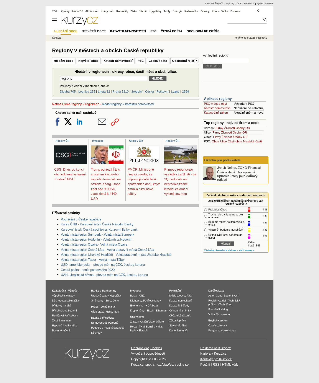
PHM (142, 326)
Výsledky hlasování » (215, 250)
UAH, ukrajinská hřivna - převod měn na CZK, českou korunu (104, 275)
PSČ (141, 60)
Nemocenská (99, 322)
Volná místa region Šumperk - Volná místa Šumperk (97, 234)
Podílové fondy (152, 300)
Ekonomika (136, 305)
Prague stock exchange (222, 330)
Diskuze (235, 11)
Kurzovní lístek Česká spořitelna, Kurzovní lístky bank (99, 229)
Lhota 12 (104, 91)
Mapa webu (223, 314)
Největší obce (88, 60)
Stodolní (137, 91)
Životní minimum (61, 320)
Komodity (122, 11)
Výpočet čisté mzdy (63, 295)
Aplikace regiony (218, 99)
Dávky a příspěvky (102, 317)
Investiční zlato (146, 321)
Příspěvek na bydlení (64, 310)
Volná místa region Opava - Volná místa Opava (94, 244)
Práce (215, 11)
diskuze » (233, 250)
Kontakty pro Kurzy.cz (216, 359)
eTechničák (224, 304)
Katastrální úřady (179, 305)
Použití (205, 364)
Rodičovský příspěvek (65, 315)
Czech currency (217, 325)
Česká (149, 91)
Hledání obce (63, 60)
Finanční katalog (218, 309)
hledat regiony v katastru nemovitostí (128, 104)
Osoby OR (243, 128)
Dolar (115, 300)
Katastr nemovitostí (118, 60)
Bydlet (260, 3)
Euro (108, 300)
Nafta (159, 326)
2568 (185, 91)
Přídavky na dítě (61, 305)
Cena (219, 295)
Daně (172, 330)
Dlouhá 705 (68, 91)
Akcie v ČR (62, 140)
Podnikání (175, 290)
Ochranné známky (180, 310)
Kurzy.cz (56, 37)
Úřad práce (97, 311)
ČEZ (142, 295)
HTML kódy (230, 364)
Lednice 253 (86, 91)
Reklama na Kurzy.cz (215, 348)
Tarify (167, 11)
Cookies (156, 348)
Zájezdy (230, 3)
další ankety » (246, 250)
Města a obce (177, 295)
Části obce (235, 141)
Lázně (175, 91)
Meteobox (249, 3)
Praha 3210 (121, 91)
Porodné (113, 322)
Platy (116, 311)
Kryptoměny (137, 310)
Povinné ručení (61, 330)
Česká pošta (158, 60)
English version (217, 320)
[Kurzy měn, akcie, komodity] (87, 355)
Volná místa (108, 306)
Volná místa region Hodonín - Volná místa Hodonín (96, 239)
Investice (98, 140)
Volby (211, 314)
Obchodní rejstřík (185, 60)
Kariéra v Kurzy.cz (213, 353)
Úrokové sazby (100, 295)
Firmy (219, 128)
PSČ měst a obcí (215, 103)
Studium (269, 3)
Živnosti (229, 128)
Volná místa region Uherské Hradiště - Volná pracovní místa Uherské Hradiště (116, 254)
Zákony (205, 11)
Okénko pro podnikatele (222, 160)
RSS (216, 364)
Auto (211, 295)
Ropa (133, 326)
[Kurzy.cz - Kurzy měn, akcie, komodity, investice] (80, 24)
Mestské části (252, 141)
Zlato (133, 11)
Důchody (96, 332)
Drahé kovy (137, 316)
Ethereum (161, 310)
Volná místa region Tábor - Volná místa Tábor (93, 259)
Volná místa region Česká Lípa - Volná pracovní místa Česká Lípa (107, 249)
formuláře (182, 330)
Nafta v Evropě (139, 330)
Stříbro (160, 321)
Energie (177, 11)
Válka (224, 11)
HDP (148, 305)
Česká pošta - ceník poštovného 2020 (88, 270)
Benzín (150, 326)
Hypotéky (155, 11)
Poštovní (162, 91)
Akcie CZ (77, 11)
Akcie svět (92, 11)
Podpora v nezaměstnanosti (107, 327)
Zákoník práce (177, 320)
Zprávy (65, 11)
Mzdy (155, 305)
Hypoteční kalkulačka (64, 325)
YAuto (239, 3)
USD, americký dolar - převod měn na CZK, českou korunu (103, 264)
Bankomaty (109, 290)
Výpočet (73, 290)
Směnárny (97, 300)
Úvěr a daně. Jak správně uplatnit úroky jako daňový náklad (237, 175)
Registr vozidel (217, 300)
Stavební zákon (178, 325)
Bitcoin (143, 11)
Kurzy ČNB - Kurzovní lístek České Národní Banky (97, 224)
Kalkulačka (191, 11)
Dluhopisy (136, 300)
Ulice (223, 141)
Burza (133, 295)
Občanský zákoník (180, 315)
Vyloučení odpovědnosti (148, 353)
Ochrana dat (140, 348)
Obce (215, 141)
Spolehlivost (231, 295)
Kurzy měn (107, 11)
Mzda (109, 311)
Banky (95, 290)
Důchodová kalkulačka (65, 300)
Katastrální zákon (216, 112)
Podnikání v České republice (81, 219)
